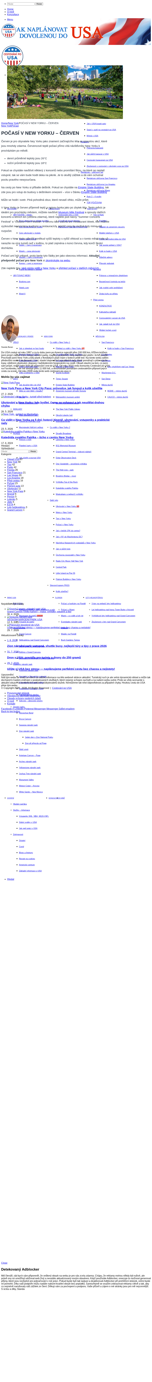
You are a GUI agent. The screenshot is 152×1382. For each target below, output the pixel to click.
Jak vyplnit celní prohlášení (111, 288)
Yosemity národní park (22, 664)
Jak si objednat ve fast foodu (31, 348)
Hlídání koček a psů (107, 330)
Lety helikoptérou (94, 597)
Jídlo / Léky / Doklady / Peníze (20, 336)
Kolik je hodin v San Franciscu (120, 348)
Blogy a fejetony (26, 853)
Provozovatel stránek (18, 693)
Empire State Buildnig (65, 385)
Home (10, 9)
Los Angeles (13, 478)
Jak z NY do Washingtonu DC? (69, 537)
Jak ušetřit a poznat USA (30, 458)
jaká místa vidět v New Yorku (39, 268)
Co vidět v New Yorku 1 (60, 342)
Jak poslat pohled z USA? (110, 245)
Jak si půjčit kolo (63, 549)
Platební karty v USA (28, 446)
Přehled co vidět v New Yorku (70, 348)
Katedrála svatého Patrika (67, 488)
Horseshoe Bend (26, 713)
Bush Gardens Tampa (70, 640)
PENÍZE (16, 433)
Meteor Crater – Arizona (29, 786)
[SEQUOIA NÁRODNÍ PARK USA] (19, 617)
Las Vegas (12, 475)
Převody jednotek (106, 263)
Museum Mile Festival (71, 212)
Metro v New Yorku (64, 512)
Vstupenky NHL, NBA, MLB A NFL (34, 816)
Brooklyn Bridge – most (66, 476)
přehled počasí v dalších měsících (79, 268)
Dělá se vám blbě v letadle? (31, 391)
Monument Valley (26, 780)
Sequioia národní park (28, 725)
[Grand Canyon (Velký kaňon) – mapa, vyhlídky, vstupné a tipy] (26, 609)
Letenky (11, 499)
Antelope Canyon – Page (29, 755)
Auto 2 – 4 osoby (94, 196)
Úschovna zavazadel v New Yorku (70, 555)
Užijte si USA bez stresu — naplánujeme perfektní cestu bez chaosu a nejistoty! (48, 627)
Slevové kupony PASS (59, 585)
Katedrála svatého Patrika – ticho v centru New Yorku (37, 437)
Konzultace (13, 14)
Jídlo (9, 502)
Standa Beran (7, 347)
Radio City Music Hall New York (69, 561)
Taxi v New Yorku (63, 518)
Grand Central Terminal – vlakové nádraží (73, 452)
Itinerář (10, 494)
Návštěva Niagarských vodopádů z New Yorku (76, 543)
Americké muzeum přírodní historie (71, 391)
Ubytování (12, 488)
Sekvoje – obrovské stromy (31, 701)
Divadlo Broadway (63, 433)
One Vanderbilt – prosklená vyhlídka (71, 464)
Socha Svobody (62, 373)
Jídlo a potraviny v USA (29, 373)
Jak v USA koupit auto (96, 124)
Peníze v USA (25, 439)
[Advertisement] (54, 294)
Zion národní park (26, 731)
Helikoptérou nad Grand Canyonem (34, 640)
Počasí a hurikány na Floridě (73, 603)
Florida (58, 597)
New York (48, 336)
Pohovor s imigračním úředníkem (113, 275)
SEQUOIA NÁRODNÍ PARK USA (24, 619)
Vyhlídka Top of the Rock (67, 482)
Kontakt (11, 703)
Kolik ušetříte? (62, 591)
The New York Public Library (68, 409)
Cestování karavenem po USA (100, 160)
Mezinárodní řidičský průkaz (31, 427)
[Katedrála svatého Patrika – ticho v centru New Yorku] (23, 431)
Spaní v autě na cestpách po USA (101, 130)
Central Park (61, 567)
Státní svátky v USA (28, 822)
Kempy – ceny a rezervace (30, 263)
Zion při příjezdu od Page (35, 743)
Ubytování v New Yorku (67, 506)
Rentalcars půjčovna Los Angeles (101, 184)
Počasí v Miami (68, 610)
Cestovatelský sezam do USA (112, 318)
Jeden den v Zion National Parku (39, 737)
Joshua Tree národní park (30, 774)
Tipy (9, 464)
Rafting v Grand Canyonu (30, 652)
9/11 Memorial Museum (66, 446)
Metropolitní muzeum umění (68, 397)
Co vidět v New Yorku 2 (60, 427)
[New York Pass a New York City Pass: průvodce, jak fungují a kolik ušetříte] (10, 382)
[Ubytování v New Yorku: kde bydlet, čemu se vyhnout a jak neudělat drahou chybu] (26, 396)
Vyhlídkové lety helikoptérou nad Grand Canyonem (113, 616)
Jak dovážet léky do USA (30, 385)
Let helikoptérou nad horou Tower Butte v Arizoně (113, 610)
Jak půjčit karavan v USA (98, 154)
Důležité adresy (106, 257)
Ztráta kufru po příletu (108, 294)
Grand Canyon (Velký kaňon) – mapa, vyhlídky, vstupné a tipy (39, 611)
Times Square (62, 379)
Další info (54, 500)
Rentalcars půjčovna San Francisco (102, 178)
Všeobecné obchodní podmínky (23, 695)
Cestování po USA (62, 688)
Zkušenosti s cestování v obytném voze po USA (108, 166)
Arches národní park (27, 761)
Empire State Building (91, 187)
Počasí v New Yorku (64, 524)
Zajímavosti (18, 834)
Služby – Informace (21, 810)
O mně (10, 12)
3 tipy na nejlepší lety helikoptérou (106, 603)
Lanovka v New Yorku (65, 439)
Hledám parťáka (20, 804)
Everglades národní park (71, 622)
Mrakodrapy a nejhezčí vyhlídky (69, 494)
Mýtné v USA (92, 136)
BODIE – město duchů (117, 391)
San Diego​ (106, 379)
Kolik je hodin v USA (108, 251)
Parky (10, 467)
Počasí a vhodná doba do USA (112, 239)
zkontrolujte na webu (58, 260)
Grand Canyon (25, 634)
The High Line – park (65, 470)
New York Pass (15, 491)
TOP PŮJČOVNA (94, 203)
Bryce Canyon (25, 719)
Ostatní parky (19, 707)
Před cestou (13, 480)
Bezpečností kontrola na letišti (112, 281)
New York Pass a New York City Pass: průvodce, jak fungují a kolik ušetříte (51, 388)
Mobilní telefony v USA (109, 233)
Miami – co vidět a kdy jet (72, 616)
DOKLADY (17, 409)
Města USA (100, 336)
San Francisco (108, 342)
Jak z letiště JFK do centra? (68, 531)
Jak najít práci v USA (28, 828)
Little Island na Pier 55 (65, 573)
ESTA (10, 504)
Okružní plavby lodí (64, 415)
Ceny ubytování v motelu (30, 233)
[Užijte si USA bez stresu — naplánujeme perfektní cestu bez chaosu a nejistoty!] (23, 625)
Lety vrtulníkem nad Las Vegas (120, 367)
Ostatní (10, 798)
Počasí (15, 126)
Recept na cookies (27, 859)
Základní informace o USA (30, 871)
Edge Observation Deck (66, 458)
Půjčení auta (13, 486)
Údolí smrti (23, 749)
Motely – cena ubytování (29, 251)
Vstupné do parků (26, 622)
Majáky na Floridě (68, 634)
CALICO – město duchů (117, 397)
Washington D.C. (109, 373)
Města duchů (107, 385)
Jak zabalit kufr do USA (109, 324)
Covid (21, 846)
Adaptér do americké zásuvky (112, 227)
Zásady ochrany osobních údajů (24, 698)
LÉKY (15, 379)
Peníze (11, 496)
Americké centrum (27, 865)
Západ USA (13, 459)
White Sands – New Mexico (31, 792)
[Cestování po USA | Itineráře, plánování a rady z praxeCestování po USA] (8, 37)
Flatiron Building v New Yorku (68, 579)
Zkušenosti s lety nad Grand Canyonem (109, 622)
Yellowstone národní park (30, 767)
